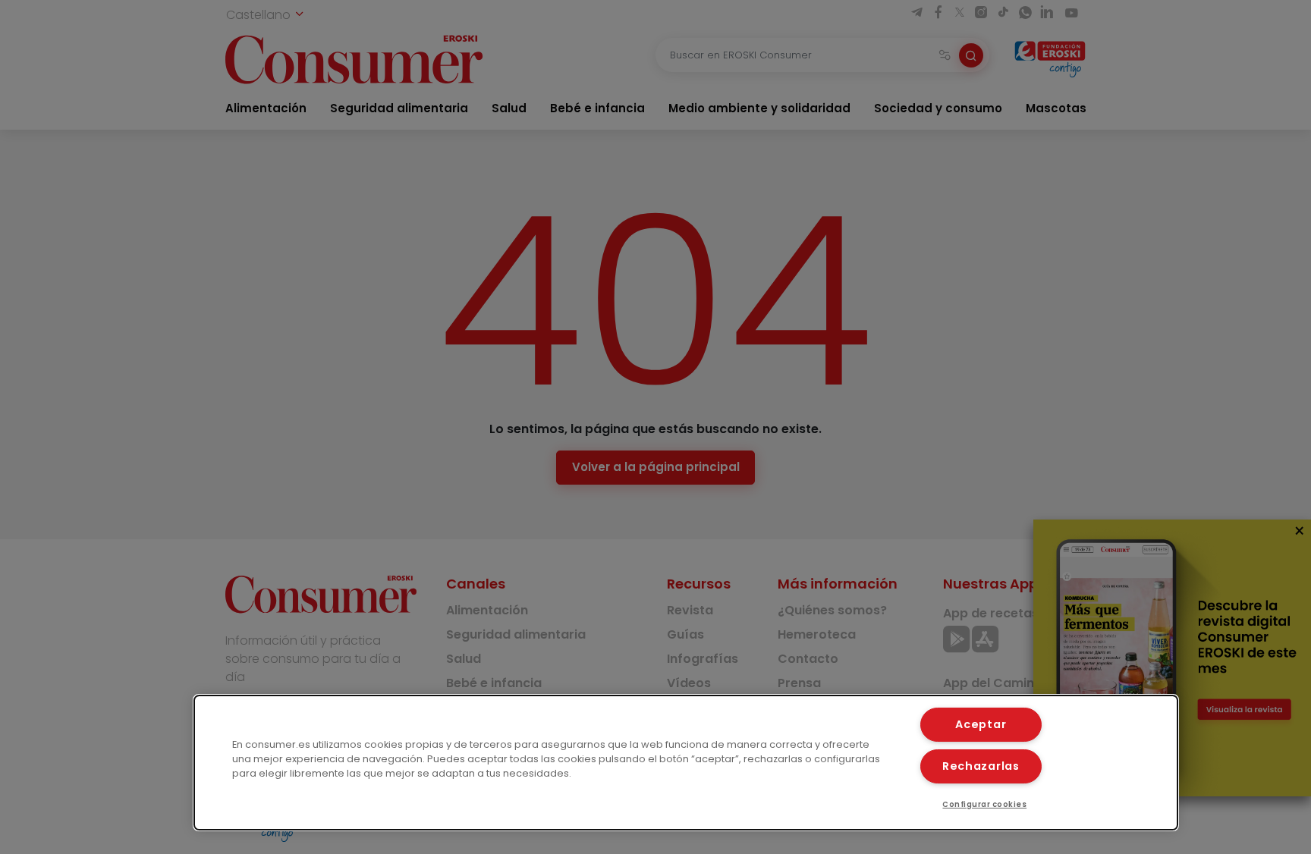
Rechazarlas (981, 766)
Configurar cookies (984, 804)
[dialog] (685, 762)
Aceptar (980, 724)
